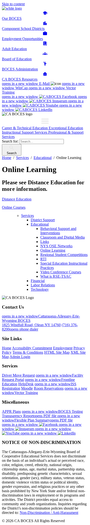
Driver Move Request (18, 375)
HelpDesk (26, 384)
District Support (43, 220)
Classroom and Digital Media (62, 237)
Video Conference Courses (60, 272)
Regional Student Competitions (64, 255)
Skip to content (13, 4)
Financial (38, 281)
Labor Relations (43, 285)
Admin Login (20, 357)
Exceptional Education (66, 128)
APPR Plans (11, 411)
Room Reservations (49, 388)
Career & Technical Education (25, 128)
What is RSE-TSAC (55, 276)
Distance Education (16, 199)
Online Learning (52, 250)
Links (44, 242)
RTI (43, 259)
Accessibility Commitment (32, 348)
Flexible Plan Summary (41, 418)
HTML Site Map (57, 352)
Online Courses (13, 207)
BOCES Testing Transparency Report (42, 413)
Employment (62, 348)
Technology (40, 289)
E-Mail (26, 84)
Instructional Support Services (25, 132)
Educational (40, 224)
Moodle (27, 388)
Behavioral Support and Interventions (58, 231)
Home (6, 348)
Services (27, 216)
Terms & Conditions (27, 352)
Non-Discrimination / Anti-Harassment (49, 513)
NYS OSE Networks (56, 246)
